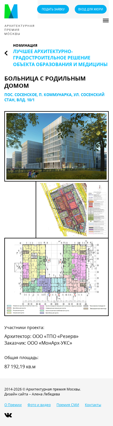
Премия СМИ (68, 404)
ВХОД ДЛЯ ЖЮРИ (90, 9)
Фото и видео (39, 404)
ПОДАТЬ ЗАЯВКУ (53, 9)
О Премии (13, 404)
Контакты (93, 404)
